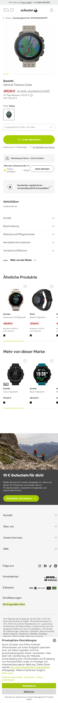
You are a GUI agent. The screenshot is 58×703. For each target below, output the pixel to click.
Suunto (8, 81)
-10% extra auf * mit (29, 2)
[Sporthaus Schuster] (29, 10)
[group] (29, 46)
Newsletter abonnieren (19, 498)
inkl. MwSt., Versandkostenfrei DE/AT (33, 91)
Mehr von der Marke (21, 260)
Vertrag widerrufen (14, 604)
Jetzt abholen (42, 168)
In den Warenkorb (31, 139)
